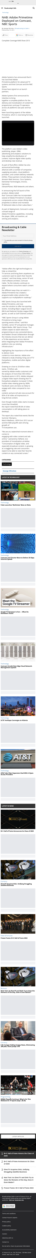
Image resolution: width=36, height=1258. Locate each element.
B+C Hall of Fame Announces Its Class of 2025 (19, 1163)
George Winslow (9, 28)
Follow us (20, 35)
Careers (4, 1234)
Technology (5, 12)
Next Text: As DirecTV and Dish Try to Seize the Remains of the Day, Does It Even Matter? (19, 1180)
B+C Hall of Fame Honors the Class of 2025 (19, 1155)
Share (6, 35)
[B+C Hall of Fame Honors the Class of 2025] (18, 1149)
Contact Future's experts (9, 1217)
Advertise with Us (7, 1238)
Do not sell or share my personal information (16, 1246)
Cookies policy (6, 1226)
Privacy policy (6, 1222)
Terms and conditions (9, 1213)
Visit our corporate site (16, 1200)
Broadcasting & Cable (21, 28)
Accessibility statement (9, 1230)
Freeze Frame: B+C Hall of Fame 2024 (19, 1188)
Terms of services (24, 251)
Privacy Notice (26, 253)
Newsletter (30, 35)
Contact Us (5, 1242)
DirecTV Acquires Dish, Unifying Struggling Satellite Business (16, 1171)
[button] (2, 8)
